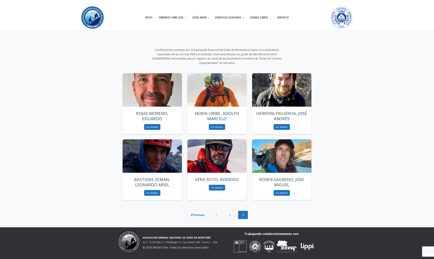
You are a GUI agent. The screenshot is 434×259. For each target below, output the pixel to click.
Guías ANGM (199, 17)
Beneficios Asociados (228, 17)
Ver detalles (152, 126)
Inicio (148, 17)
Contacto (283, 17)
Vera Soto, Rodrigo (217, 179)
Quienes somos (259, 17)
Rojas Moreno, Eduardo (152, 116)
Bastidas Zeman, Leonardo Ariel (152, 182)
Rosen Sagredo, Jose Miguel (281, 182)
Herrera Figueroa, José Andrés (281, 116)
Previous (198, 215)
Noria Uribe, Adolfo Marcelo (217, 116)
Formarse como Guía (171, 17)
